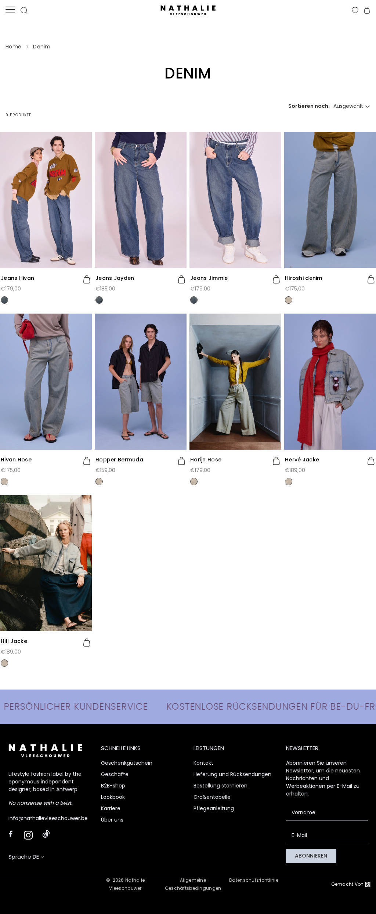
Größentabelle (212, 797)
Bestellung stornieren (220, 785)
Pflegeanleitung (214, 808)
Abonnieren (311, 855)
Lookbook (113, 797)
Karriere (110, 808)
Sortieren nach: (309, 106)
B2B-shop (113, 785)
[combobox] (351, 106)
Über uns (112, 819)
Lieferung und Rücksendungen (232, 774)
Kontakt (203, 763)
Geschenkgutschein (126, 763)
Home (13, 46)
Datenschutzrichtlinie (253, 880)
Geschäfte (115, 774)
